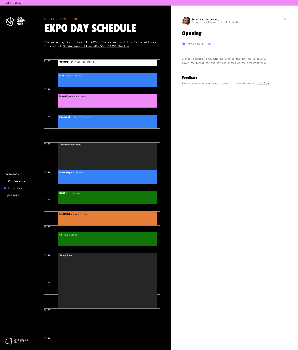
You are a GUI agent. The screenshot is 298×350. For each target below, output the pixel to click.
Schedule (12, 174)
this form (263, 83)
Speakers (12, 195)
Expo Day (15, 188)
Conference (17, 181)
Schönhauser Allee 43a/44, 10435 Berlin (96, 46)
